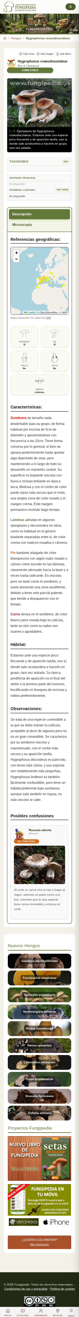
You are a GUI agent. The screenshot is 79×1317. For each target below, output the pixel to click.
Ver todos (62, 190)
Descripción (22, 214)
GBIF (48, 317)
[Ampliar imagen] (65, 85)
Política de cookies (62, 1288)
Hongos (16, 38)
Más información (39, 1244)
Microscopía (22, 225)
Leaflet (31, 312)
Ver (65, 161)
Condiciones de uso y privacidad (25, 1288)
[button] (16, 253)
